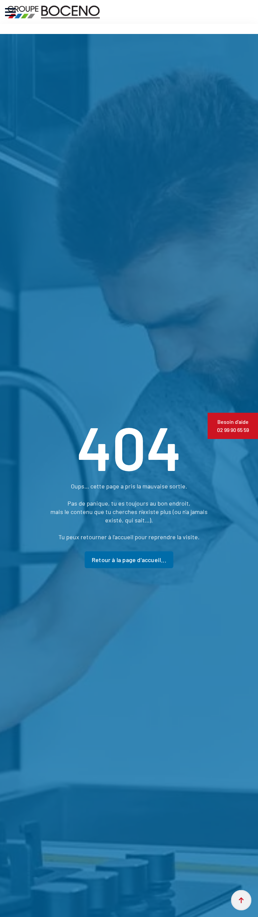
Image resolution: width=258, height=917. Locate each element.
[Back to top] (241, 900)
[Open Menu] (10, 12)
